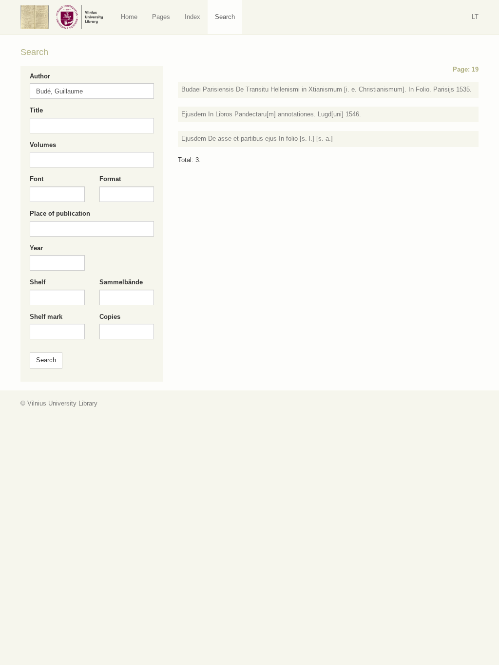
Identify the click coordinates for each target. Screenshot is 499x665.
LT (475, 16)
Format (110, 179)
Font (36, 179)
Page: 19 (466, 69)
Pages (161, 16)
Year (36, 248)
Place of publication (60, 213)
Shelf (37, 282)
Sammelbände (121, 282)
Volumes (43, 144)
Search (225, 16)
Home (129, 16)
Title (36, 110)
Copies (109, 316)
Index (192, 16)
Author (40, 76)
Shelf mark (46, 316)
